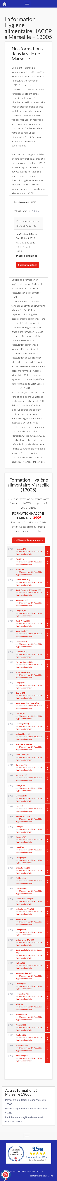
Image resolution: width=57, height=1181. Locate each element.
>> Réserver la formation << (28, 540)
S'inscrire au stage (27, 264)
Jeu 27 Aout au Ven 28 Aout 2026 (29, 551)
